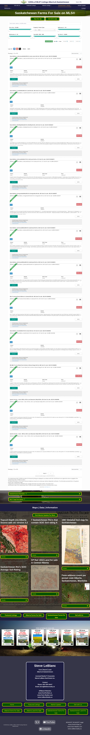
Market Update (82, 5)
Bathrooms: (13, 34)
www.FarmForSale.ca (45, 693)
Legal (81, 722)
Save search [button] (48, 41)
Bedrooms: (62, 27)
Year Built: (39, 34)
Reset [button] (71, 41)
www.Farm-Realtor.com (45, 695)
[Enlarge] (26, 574)
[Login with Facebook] (14, 49)
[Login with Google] (17, 49)
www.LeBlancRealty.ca (45, 697)
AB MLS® (69, 722)
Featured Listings (31, 5)
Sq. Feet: (62, 34)
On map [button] (64, 41)
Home (6, 5)
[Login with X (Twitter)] (20, 49)
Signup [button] (24, 48)
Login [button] (29, 48)
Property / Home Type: (39, 27)
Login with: (10, 49)
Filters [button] (77, 41)
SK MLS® (76, 722)
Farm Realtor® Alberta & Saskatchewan (19, 85)
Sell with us (17, 5)
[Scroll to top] (87, 733)
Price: (14, 27)
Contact (84, 8)
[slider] (9, 30)
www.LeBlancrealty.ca (75, 729)
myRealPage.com (47, 486)
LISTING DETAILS (14, 79)
